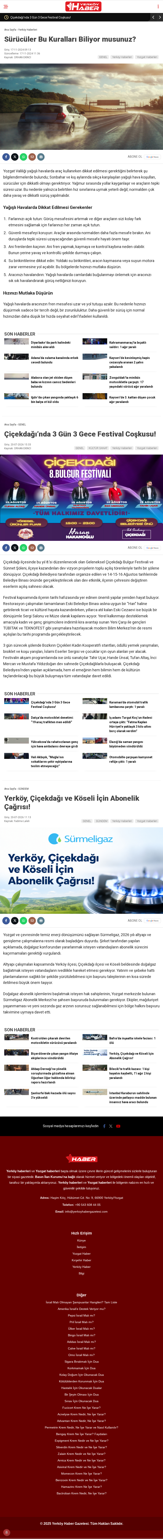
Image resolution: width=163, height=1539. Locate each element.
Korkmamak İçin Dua (81, 1368)
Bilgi (81, 1273)
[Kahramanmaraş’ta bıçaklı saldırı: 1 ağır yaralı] (95, 343)
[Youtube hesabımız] (118, 1126)
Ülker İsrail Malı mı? (81, 1328)
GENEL (103, 57)
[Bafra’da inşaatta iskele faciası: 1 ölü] (95, 1039)
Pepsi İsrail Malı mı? (81, 1315)
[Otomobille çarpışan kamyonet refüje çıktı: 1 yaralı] (95, 758)
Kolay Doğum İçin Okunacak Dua (81, 1374)
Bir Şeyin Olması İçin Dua (82, 1394)
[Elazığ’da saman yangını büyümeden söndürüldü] (95, 742)
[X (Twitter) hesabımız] (111, 1126)
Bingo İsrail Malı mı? (81, 1335)
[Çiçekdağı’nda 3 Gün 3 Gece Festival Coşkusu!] (16, 703)
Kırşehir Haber (81, 1260)
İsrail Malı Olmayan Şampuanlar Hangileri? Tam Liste (81, 1302)
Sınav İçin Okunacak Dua (81, 1401)
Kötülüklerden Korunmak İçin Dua (81, 1381)
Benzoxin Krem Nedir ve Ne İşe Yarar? (81, 1480)
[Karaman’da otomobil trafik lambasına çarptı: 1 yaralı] (95, 703)
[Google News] (152, 157)
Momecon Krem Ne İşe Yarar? (81, 1473)
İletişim (81, 1247)
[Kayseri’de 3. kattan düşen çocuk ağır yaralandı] (95, 398)
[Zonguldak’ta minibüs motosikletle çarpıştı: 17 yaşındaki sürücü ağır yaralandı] (95, 378)
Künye (81, 1240)
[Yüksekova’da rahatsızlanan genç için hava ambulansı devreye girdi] (16, 742)
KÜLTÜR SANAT (98, 448)
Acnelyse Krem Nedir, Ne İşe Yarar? (82, 1414)
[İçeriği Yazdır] (41, 157)
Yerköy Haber (81, 1266)
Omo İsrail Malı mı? (81, 1355)
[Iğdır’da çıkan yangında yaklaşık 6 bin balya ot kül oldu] (16, 398)
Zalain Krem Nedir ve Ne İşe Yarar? (81, 1453)
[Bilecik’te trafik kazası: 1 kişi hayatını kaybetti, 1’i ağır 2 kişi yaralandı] (95, 1069)
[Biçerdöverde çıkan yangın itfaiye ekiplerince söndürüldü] (16, 1054)
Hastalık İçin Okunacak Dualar (81, 1388)
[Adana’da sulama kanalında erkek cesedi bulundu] (16, 358)
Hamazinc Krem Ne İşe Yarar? (81, 1486)
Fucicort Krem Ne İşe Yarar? (81, 1407)
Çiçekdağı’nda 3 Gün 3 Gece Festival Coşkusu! (40, 17)
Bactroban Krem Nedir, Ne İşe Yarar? (82, 1493)
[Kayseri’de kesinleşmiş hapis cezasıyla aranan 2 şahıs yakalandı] (95, 358)
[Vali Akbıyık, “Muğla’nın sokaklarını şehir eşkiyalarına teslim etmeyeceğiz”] (16, 758)
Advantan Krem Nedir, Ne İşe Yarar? (81, 1421)
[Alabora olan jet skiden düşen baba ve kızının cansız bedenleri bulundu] (16, 378)
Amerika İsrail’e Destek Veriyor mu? (81, 1309)
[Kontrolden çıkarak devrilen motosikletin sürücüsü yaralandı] (16, 1039)
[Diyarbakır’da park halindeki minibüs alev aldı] (16, 343)
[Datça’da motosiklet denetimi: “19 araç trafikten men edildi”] (16, 718)
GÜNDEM (101, 821)
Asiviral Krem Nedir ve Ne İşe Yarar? (81, 1467)
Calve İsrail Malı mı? (81, 1348)
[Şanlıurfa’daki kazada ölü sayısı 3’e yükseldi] (16, 1094)
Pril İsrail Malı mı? (82, 1322)
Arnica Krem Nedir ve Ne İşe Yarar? (81, 1460)
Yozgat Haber (81, 1253)
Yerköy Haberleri (122, 57)
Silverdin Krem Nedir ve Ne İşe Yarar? (81, 1447)
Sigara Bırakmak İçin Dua (82, 1361)
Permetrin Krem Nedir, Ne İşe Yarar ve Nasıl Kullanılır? (81, 1427)
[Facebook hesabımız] (104, 1126)
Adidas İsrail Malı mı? (81, 1341)
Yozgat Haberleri (147, 57)
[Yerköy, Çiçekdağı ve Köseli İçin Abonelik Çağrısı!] (95, 1054)
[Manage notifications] (6, 1532)
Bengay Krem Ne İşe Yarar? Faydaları (81, 1434)
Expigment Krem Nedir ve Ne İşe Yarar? (81, 1440)
